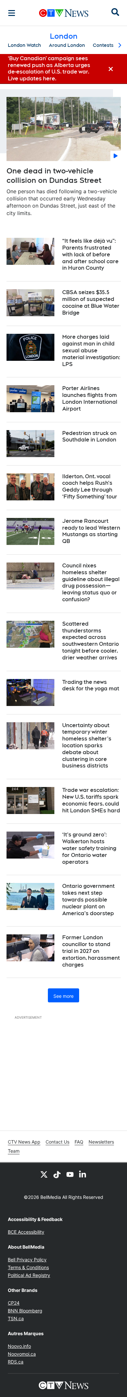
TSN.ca (16, 1318)
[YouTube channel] (70, 1174)
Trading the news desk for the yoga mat (90, 685)
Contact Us (57, 1142)
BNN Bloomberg (25, 1310)
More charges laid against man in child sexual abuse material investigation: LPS (91, 350)
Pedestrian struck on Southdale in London (89, 436)
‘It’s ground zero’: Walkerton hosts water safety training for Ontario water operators (89, 848)
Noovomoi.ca (22, 1354)
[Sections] (11, 13)
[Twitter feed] (44, 1174)
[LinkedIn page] (83, 1174)
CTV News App (24, 1142)
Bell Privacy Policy (27, 1259)
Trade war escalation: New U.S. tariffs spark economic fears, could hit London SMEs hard (91, 800)
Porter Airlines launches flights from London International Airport (89, 398)
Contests (103, 45)
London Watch (24, 45)
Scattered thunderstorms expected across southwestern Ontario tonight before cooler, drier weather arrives (90, 641)
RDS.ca (15, 1361)
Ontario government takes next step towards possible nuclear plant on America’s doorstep (88, 899)
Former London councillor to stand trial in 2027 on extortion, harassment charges (91, 951)
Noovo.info (19, 1346)
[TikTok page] (57, 1174)
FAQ (79, 1142)
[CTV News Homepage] (63, 13)
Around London (67, 45)
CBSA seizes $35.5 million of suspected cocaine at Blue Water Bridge (91, 302)
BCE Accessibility (26, 1232)
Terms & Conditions (28, 1267)
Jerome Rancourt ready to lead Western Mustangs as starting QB (91, 531)
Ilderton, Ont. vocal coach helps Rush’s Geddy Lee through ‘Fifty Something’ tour (89, 486)
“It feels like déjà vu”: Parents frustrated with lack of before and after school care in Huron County (90, 254)
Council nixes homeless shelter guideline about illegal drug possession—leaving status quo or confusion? (91, 583)
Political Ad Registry (29, 1275)
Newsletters (101, 1142)
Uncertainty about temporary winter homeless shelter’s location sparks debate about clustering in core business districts (86, 745)
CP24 (14, 1303)
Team (14, 1151)
